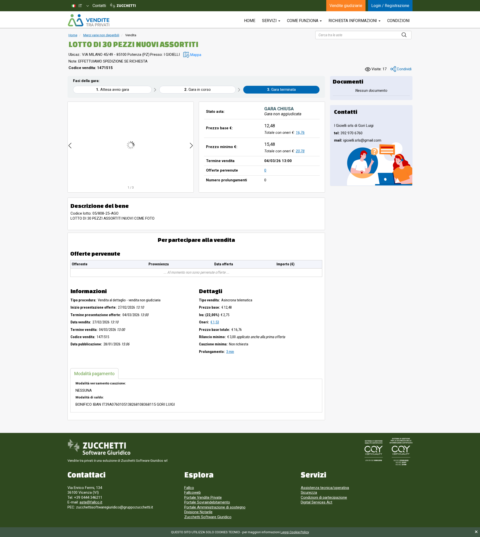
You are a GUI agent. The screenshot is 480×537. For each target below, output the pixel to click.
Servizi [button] (270, 20)
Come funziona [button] (303, 20)
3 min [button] (230, 351)
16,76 (300, 132)
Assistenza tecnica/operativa (325, 487)
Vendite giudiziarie (346, 5)
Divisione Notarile (198, 512)
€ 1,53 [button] (214, 322)
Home (72, 35)
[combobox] (80, 5)
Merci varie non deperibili (101, 35)
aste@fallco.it (91, 502)
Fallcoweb (192, 492)
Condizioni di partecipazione (324, 497)
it (80, 6)
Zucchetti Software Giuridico (208, 517)
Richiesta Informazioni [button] (353, 20)
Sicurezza (309, 492)
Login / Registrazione (390, 5)
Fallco (189, 487)
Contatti (99, 5)
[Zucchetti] (123, 6)
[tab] (94, 373)
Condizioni (398, 20)
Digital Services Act (316, 502)
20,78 (300, 151)
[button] (192, 55)
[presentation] (70, 145)
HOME (249, 20)
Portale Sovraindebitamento (207, 502)
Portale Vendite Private (203, 497)
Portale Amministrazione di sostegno (215, 507)
